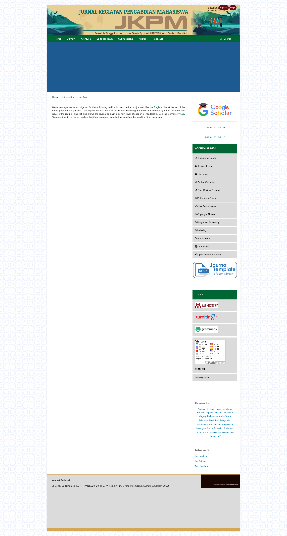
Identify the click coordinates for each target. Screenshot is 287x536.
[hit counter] (214, 370)
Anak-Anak (203, 409)
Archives (86, 38)
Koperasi (210, 412)
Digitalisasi (227, 409)
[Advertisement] (146, 67)
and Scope (207, 158)
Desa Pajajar (215, 409)
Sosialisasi (229, 428)
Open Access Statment (209, 254)
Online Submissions (205, 206)
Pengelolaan (215, 424)
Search (227, 38)
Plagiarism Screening (208, 222)
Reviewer (203, 174)
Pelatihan (203, 420)
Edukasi (201, 412)
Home (58, 38)
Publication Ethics (206, 198)
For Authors (200, 461)
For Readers (201, 456)
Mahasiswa (212, 416)
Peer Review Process (208, 190)
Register (224, 7)
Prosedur (218, 428)
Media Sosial (225, 416)
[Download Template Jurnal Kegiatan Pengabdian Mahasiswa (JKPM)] (214, 277)
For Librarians (201, 466)
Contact (158, 38)
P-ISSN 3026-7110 (215, 137)
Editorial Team (104, 38)
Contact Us (203, 246)
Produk (209, 428)
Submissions (125, 38)
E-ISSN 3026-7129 (215, 127)
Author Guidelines (207, 182)
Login (232, 7)
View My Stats (202, 377)
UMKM (217, 432)
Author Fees (203, 238)
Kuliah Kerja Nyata (224, 412)
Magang (202, 416)
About (142, 38)
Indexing (201, 230)
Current (71, 38)
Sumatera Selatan (205, 432)
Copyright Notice (206, 214)
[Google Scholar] (215, 109)
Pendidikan (214, 420)
